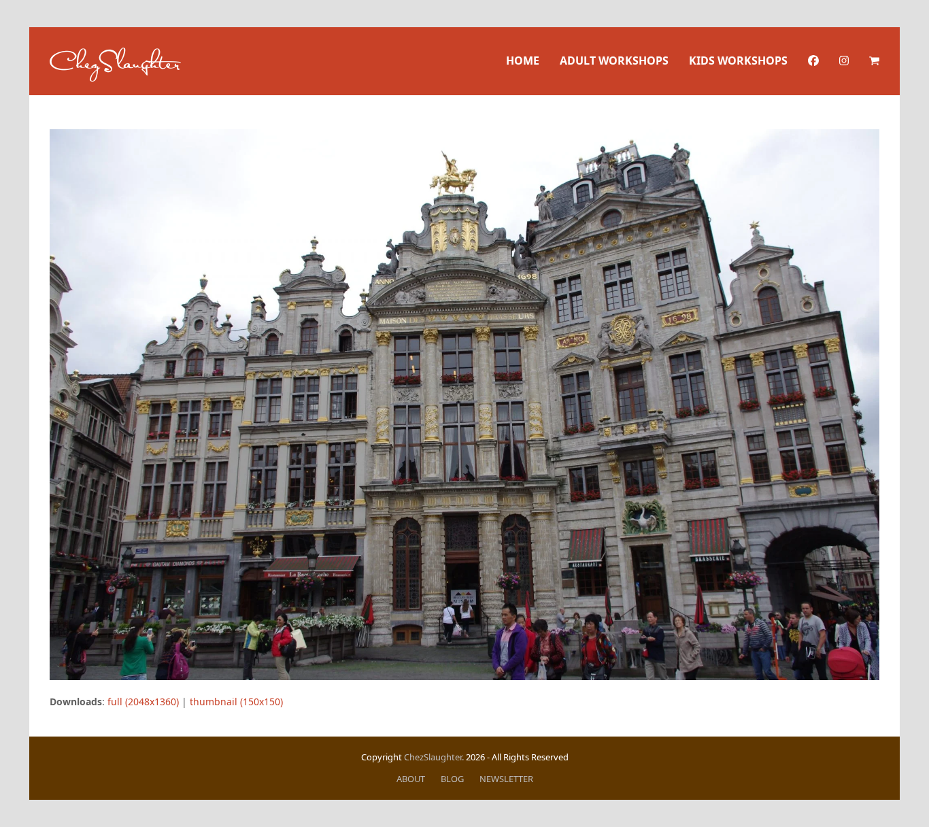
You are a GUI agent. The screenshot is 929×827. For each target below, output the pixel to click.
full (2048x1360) (143, 701)
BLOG (452, 779)
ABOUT (410, 779)
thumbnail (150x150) (236, 701)
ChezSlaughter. (434, 757)
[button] (874, 61)
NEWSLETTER (506, 779)
